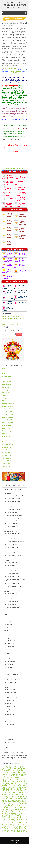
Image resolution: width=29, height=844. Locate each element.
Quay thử (6, 732)
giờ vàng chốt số (12, 804)
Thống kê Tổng (6, 441)
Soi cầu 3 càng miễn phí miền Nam (13, 812)
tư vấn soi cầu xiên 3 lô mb (13, 523)
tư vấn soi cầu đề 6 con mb (13, 504)
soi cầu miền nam (5, 820)
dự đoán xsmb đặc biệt (16, 798)
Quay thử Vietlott (7, 466)
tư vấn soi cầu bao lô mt (13, 562)
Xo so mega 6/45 (6, 390)
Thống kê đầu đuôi (7, 422)
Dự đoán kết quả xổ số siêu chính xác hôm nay (14, 789)
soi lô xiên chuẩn (18, 822)
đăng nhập (9, 330)
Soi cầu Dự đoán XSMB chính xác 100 (12, 816)
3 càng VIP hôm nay (11, 766)
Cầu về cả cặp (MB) (7, 417)
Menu (4, 13)
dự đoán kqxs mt (14, 787)
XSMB (3, 368)
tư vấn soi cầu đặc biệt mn (13, 598)
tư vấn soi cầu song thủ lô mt (14, 586)
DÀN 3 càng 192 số (11, 777)
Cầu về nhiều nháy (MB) (8, 420)
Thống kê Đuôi (6, 436)
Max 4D (4, 398)
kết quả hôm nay (6, 376)
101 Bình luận (10, 25)
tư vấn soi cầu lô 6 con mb (13, 536)
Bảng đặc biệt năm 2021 (13, 770)
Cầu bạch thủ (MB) (7, 411)
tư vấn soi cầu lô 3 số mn (13, 604)
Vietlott (6, 651)
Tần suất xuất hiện (7, 444)
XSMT (3, 373)
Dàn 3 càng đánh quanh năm (14, 778)
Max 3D (4, 395)
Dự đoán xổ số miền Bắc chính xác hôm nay (14, 801)
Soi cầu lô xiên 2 (19, 819)
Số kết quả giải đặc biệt (13, 824)
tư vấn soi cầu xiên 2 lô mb (20, 325)
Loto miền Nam (6, 452)
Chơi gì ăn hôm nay (9, 621)
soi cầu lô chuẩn (7, 819)
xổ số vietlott (5, 387)
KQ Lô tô (6, 719)
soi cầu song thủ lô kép (9, 68)
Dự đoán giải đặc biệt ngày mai (14, 786)
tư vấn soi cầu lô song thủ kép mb (15, 552)
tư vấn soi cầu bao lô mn (13, 593)
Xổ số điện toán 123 (7, 406)
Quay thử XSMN (6, 461)
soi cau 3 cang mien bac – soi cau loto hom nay (14, 4)
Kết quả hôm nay (8, 635)
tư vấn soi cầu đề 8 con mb (13, 506)
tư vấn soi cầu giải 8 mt (12, 570)
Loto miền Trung (6, 455)
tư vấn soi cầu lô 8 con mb (10, 315)
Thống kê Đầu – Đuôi (8, 439)
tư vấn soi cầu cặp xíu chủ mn (14, 596)
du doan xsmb (17, 775)
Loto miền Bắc (6, 450)
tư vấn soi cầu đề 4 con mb (13, 501)
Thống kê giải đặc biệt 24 (14, 826)
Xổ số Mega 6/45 (11, 664)
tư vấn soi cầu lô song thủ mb (11, 319)
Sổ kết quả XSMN (7, 382)
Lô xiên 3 (18, 805)
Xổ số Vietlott (10, 667)
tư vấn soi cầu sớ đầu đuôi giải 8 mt (15, 576)
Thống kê (4, 401)
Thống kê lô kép (6, 431)
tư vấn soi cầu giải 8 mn (12, 601)
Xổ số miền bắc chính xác (10, 531)
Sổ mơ (3, 469)
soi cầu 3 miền (17, 813)
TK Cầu (6, 672)
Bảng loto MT (10, 721)
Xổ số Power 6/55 (11, 661)
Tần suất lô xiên (19, 832)
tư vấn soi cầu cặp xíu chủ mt (14, 565)
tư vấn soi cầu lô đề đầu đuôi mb (10, 324)
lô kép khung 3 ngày (15, 71)
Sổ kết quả (7, 638)
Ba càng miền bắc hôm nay (14, 767)
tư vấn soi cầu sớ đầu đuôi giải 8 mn (15, 607)
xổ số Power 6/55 (6, 392)
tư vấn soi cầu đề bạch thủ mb (14, 512)
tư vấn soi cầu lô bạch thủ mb (11, 316)
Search (19, 334)
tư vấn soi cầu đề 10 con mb (13, 509)
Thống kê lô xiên (6, 428)
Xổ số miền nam (8, 591)
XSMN (3, 371)
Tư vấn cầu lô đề (8, 624)
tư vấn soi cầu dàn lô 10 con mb (14, 498)
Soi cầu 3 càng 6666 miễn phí (14, 808)
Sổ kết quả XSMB (7, 379)
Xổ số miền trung (8, 560)
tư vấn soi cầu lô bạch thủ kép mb (15, 541)
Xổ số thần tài (6, 409)
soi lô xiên (7, 822)
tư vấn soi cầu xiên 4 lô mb (13, 526)
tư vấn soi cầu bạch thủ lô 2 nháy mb (13, 318)
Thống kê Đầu (6, 433)
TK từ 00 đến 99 (6, 447)
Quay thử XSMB (6, 458)
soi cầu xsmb (21, 820)
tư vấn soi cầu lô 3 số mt (13, 573)
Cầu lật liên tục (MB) (7, 414)
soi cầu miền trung (13, 820)
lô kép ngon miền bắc (11, 72)
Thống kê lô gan (6, 425)
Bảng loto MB (10, 727)
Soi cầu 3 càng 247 (13, 807)
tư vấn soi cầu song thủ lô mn (14, 617)
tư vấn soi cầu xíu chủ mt (13, 583)
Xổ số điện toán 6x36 (8, 403)
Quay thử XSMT (6, 463)
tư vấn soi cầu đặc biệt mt (13, 568)
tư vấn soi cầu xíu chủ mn (13, 610)
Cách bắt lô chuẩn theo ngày (9, 772)
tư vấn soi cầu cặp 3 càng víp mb (15, 495)
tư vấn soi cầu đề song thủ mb (14, 515)
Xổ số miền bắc (8, 493)
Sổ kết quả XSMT (7, 384)
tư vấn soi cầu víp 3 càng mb (14, 518)
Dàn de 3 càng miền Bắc (14, 781)
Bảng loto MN (10, 724)
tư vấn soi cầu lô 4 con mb (13, 533)
